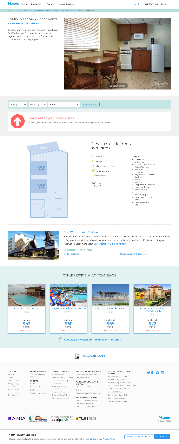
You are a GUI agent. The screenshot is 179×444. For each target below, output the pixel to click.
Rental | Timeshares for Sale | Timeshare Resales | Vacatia (164, 417)
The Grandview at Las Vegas (86, 400)
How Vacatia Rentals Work (37, 375)
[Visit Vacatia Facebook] (153, 372)
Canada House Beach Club (117, 395)
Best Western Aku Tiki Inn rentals (110, 243)
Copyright (11, 387)
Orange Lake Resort (58, 392)
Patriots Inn (80, 390)
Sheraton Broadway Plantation (58, 388)
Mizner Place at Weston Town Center (122, 386)
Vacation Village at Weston (117, 379)
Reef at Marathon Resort (117, 398)
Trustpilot (86, 418)
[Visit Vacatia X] (148, 372)
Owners (50, 4)
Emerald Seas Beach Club (117, 401)
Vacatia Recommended (38, 393)
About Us (11, 374)
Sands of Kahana (57, 374)
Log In (137, 4)
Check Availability (90, 104)
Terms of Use (13, 380)
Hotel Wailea (56, 384)
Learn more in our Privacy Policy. (100, 439)
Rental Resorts (35, 387)
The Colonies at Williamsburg (87, 387)
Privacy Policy (13, 384)
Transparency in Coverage (14, 394)
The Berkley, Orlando (84, 377)
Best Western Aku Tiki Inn (24, 23)
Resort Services (66, 4)
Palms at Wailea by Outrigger (62, 377)
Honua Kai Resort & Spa (60, 380)
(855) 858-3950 (151, 4)
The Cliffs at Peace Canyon (86, 406)
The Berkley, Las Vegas (84, 403)
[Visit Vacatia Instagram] (162, 372)
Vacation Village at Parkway (86, 374)
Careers (11, 377)
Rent (24, 4)
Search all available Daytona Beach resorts (92, 339)
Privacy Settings (13, 390)
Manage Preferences (138, 436)
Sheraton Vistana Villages (60, 395)
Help (163, 4)
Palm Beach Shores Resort (118, 376)
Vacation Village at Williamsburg (88, 393)
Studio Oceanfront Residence (133, 254)
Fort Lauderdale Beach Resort (119, 389)
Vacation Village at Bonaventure (120, 383)
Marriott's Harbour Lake (60, 398)
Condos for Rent (36, 390)
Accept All (162, 436)
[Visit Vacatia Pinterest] (157, 372)
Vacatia (32, 384)
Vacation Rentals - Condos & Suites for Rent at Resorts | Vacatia (13, 3)
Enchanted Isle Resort (116, 392)
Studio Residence (71, 254)
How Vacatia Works (93, 356)
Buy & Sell (36, 4)
